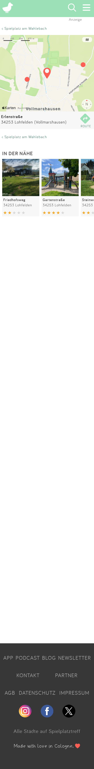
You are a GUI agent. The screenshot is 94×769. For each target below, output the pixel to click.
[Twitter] (68, 715)
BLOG (49, 657)
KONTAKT (28, 675)
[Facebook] (47, 715)
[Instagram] (25, 715)
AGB (10, 692)
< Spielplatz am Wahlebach (24, 28)
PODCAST (28, 657)
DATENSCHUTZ (37, 692)
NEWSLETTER (74, 657)
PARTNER (66, 675)
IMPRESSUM (74, 692)
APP (8, 657)
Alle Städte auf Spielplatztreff (47, 731)
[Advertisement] (47, 430)
